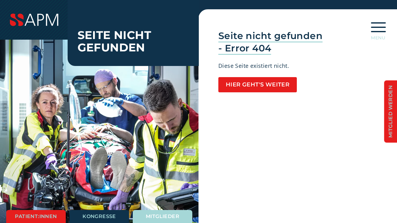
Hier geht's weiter (257, 84)
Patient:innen (36, 216)
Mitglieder (162, 216)
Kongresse (99, 216)
